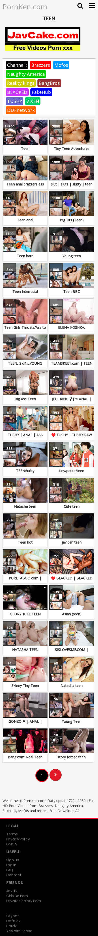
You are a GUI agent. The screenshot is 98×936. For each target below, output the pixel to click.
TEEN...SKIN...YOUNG (25, 363)
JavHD (11, 890)
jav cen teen (72, 542)
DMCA (11, 844)
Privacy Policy (18, 839)
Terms (12, 834)
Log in (11, 864)
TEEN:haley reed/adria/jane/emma (25, 473)
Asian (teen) (71, 614)
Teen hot (25, 542)
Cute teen (72, 506)
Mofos (61, 65)
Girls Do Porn (17, 895)
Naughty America (26, 74)
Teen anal (25, 220)
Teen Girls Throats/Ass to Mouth (25, 330)
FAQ (9, 870)
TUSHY (14, 101)
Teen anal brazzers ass (25, 184)
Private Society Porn (23, 900)
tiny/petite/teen (71, 470)
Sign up (12, 859)
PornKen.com (25, 6)
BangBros (49, 83)
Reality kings (20, 83)
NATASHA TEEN (25, 649)
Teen (25, 148)
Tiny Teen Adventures (71, 148)
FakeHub (41, 92)
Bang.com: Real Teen (25, 757)
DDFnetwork (21, 110)
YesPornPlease (19, 930)
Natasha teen (25, 506)
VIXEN (32, 101)
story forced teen (72, 757)
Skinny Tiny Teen (25, 685)
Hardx (11, 925)
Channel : (17, 65)
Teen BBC (71, 291)
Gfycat (12, 915)
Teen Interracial (25, 291)
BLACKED (17, 92)
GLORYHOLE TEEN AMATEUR (25, 616)
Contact (13, 875)
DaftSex (13, 920)
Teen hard (25, 255)
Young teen (71, 255)
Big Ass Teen (25, 398)
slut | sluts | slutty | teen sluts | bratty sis (71, 186)
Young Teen (71, 721)
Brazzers (40, 65)
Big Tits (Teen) (72, 220)
